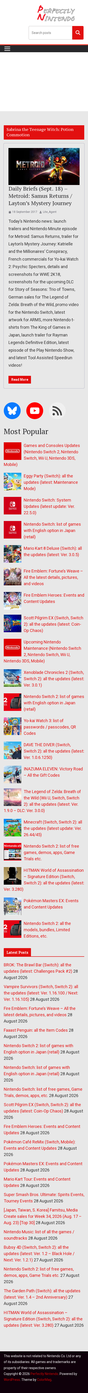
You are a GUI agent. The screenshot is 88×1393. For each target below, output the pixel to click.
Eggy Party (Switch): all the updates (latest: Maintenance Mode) (51, 482)
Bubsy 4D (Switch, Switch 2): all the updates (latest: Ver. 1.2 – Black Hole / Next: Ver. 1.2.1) (39, 1253)
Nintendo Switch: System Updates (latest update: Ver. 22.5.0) (49, 506)
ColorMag (44, 1380)
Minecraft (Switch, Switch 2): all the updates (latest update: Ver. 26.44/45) (53, 828)
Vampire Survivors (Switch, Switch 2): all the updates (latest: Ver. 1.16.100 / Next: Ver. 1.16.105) (41, 993)
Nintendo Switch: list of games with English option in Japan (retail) (52, 530)
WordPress (12, 1380)
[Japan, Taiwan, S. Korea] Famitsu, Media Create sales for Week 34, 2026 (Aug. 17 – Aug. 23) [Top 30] (43, 1216)
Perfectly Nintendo (44, 1374)
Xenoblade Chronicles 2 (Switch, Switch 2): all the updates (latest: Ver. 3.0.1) (54, 678)
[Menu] (7, 48)
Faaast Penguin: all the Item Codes (36, 1030)
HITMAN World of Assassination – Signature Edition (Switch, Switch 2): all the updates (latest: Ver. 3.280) (43, 1319)
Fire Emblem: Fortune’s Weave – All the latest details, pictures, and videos (53, 577)
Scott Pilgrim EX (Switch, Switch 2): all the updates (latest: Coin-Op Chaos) (53, 624)
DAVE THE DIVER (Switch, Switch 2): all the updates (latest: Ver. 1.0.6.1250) (54, 751)
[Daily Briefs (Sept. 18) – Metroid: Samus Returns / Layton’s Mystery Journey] (44, 166)
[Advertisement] (44, 82)
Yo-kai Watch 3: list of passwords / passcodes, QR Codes (50, 727)
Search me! (78, 32)
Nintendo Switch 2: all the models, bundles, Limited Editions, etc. (47, 930)
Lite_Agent (50, 212)
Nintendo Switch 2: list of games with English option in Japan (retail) (54, 703)
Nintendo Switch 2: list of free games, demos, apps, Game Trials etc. (51, 852)
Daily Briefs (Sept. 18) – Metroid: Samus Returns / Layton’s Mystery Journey (40, 196)
